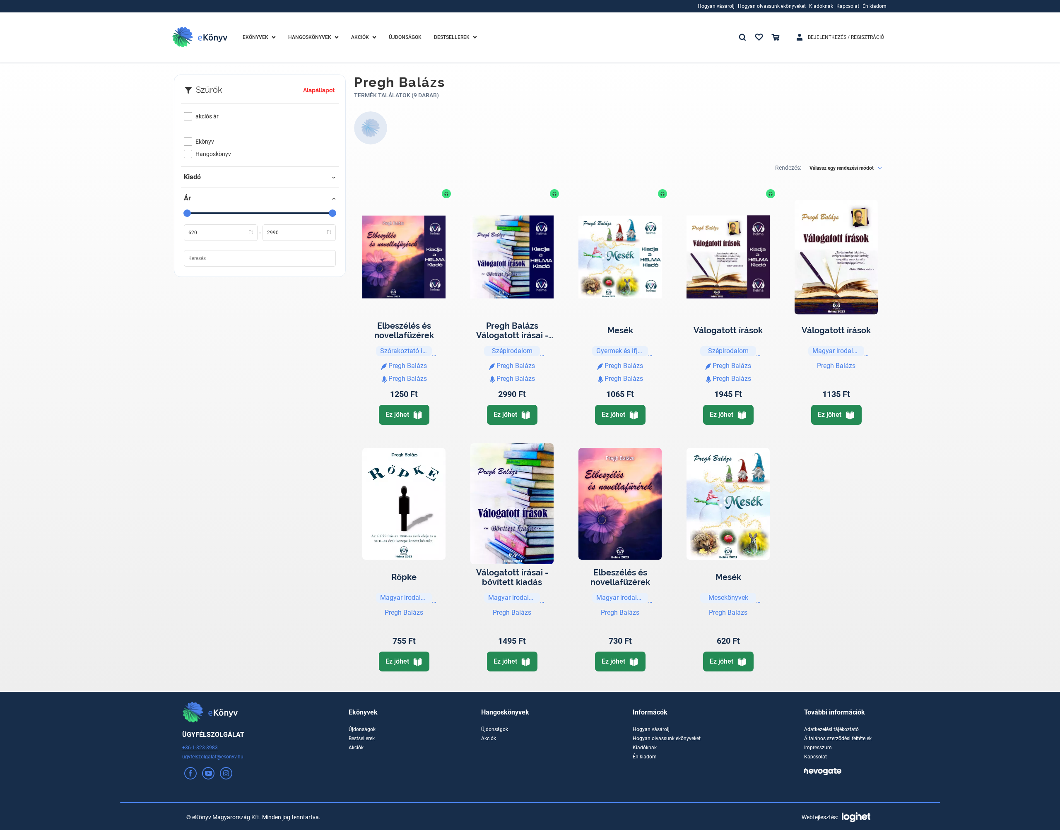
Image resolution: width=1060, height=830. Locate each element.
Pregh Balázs (836, 366)
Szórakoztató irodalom (406, 351)
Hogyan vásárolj (651, 729)
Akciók (356, 748)
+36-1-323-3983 (200, 748)
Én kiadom (645, 757)
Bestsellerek (362, 738)
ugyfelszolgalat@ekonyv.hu (212, 757)
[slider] (187, 213)
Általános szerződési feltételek (838, 738)
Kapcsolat (815, 757)
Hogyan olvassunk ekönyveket (667, 738)
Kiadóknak (645, 748)
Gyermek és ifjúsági (622, 351)
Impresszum (818, 748)
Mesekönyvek (728, 597)
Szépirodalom (512, 351)
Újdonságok (362, 729)
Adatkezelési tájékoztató (831, 729)
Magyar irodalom (837, 351)
